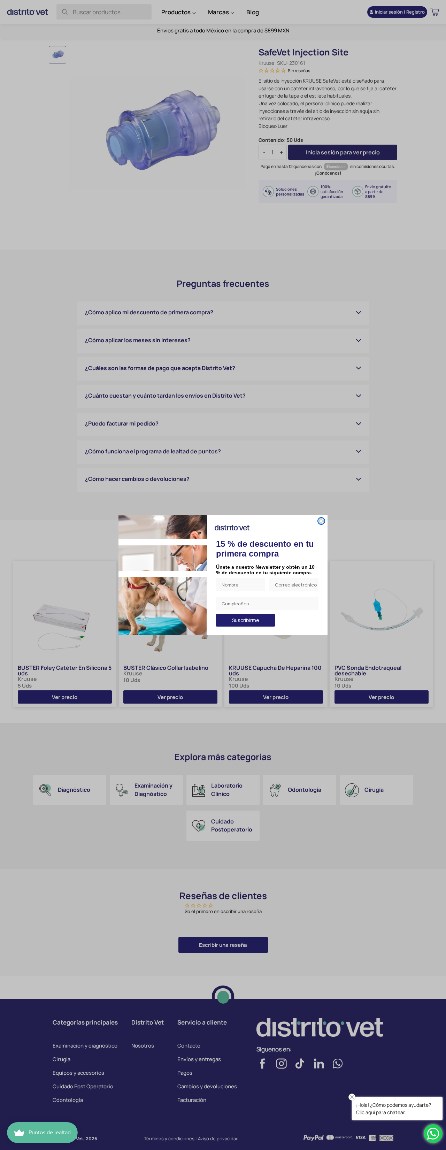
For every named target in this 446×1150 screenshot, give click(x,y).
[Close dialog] (321, 521)
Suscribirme (245, 620)
